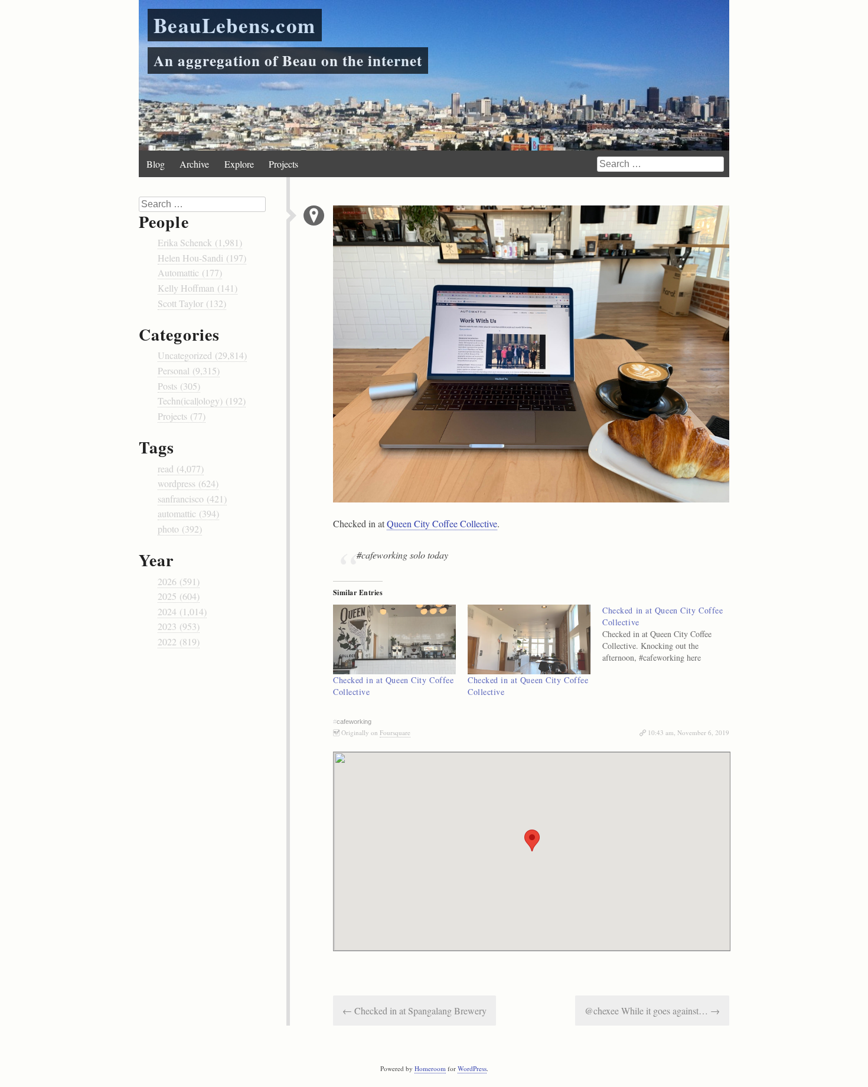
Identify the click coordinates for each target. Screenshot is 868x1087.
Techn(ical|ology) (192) (202, 400)
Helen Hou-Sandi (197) (202, 258)
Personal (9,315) (189, 370)
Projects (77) (181, 416)
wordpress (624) (188, 483)
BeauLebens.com (235, 25)
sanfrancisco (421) (192, 498)
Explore (239, 164)
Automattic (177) (190, 272)
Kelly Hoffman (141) (197, 288)
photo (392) (180, 529)
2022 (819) (179, 641)
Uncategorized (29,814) (202, 355)
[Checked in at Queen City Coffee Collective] (394, 640)
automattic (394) (188, 513)
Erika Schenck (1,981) (200, 242)
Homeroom (430, 1068)
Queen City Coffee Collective (442, 523)
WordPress (472, 1068)
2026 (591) (179, 581)
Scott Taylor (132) (192, 303)
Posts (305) (179, 386)
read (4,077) (181, 468)
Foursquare (395, 732)
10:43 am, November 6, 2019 (688, 732)
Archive (194, 164)
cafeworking (354, 721)
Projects (283, 164)
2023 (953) (179, 626)
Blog (155, 164)
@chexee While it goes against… (652, 1010)
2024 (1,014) (182, 611)
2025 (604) (179, 596)
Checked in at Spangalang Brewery (414, 1010)
